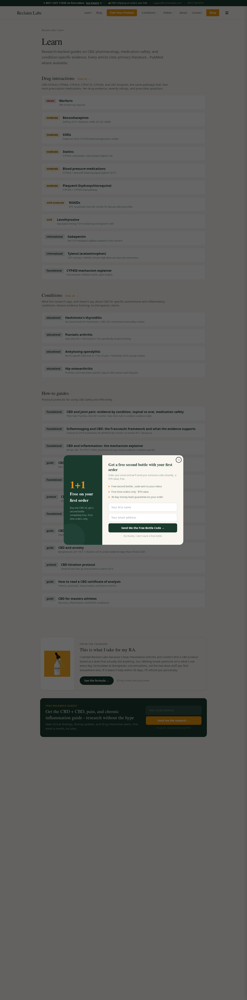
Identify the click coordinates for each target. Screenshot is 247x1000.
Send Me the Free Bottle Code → (142, 528)
